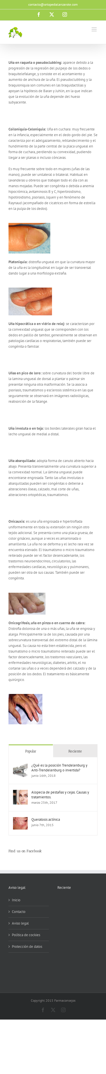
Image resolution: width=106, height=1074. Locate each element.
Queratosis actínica (45, 819)
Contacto (18, 911)
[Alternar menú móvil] (95, 29)
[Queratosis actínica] (20, 819)
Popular (30, 751)
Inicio (16, 900)
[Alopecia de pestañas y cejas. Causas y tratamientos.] (20, 792)
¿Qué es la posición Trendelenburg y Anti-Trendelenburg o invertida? (59, 768)
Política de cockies (26, 934)
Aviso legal (20, 923)
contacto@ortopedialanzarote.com (53, 4)
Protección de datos (27, 946)
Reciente (75, 751)
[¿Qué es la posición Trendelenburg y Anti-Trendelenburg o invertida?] (20, 765)
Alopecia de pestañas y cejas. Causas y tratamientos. (60, 794)
